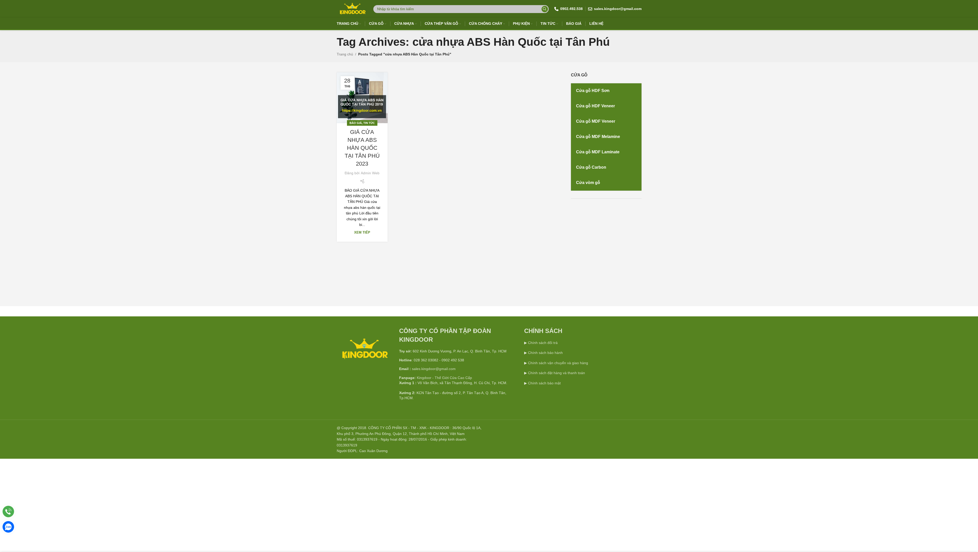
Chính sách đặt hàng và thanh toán (556, 373)
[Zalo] (8, 527)
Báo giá (356, 122)
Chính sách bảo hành (545, 353)
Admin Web (370, 173)
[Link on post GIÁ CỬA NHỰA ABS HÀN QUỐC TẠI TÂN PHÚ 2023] (362, 97)
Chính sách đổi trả (542, 343)
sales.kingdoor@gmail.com (434, 369)
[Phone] (8, 511)
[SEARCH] (545, 9)
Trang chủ (345, 54)
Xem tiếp (362, 232)
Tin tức (369, 122)
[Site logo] (352, 9)
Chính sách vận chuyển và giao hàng (558, 363)
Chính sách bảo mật (544, 383)
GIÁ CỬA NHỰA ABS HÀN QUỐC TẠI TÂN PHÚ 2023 (362, 148)
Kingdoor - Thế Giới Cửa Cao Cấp (444, 378)
